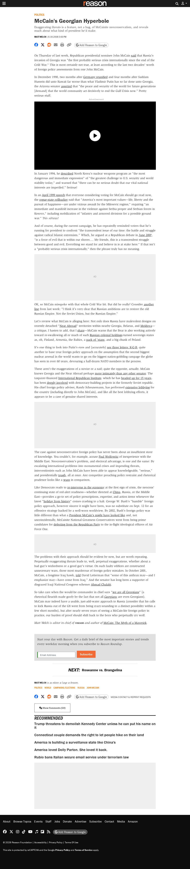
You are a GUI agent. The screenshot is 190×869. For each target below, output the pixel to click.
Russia (81, 687)
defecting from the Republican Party (77, 524)
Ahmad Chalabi (101, 584)
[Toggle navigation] (4, 3)
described (67, 173)
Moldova (146, 326)
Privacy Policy (55, 842)
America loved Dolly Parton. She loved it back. (70, 749)
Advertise (80, 821)
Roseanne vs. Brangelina (95, 670)
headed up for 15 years (136, 378)
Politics (39, 14)
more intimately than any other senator (120, 373)
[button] (184, 3)
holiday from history (57, 501)
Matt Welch (40, 36)
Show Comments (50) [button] (53, 707)
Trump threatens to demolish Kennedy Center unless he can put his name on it (95, 725)
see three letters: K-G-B (122, 347)
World (48, 687)
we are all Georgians (125, 592)
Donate (67, 821)
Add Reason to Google (93, 45)
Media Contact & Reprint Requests (131, 697)
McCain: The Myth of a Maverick (125, 623)
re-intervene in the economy (85, 487)
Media (121, 821)
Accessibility (40, 842)
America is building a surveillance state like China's (75, 742)
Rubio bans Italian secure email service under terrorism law (81, 757)
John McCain (93, 687)
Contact (109, 821)
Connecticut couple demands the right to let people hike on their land (89, 734)
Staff (48, 821)
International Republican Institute (79, 378)
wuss (66, 480)
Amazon (133, 821)
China (116, 492)
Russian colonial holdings (106, 335)
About (6, 821)
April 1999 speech (53, 195)
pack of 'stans (95, 339)
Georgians (110, 596)
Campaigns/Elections (64, 687)
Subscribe (86, 654)
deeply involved (57, 382)
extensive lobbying (137, 387)
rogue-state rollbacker (53, 199)
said (133, 55)
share (80, 330)
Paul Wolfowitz (108, 456)
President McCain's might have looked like (97, 515)
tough (62, 475)
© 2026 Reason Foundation (17, 842)
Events (38, 821)
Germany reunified (95, 77)
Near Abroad (68, 326)
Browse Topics (22, 821)
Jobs (57, 821)
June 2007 (145, 235)
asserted (66, 86)
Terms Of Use (71, 842)
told (78, 575)
